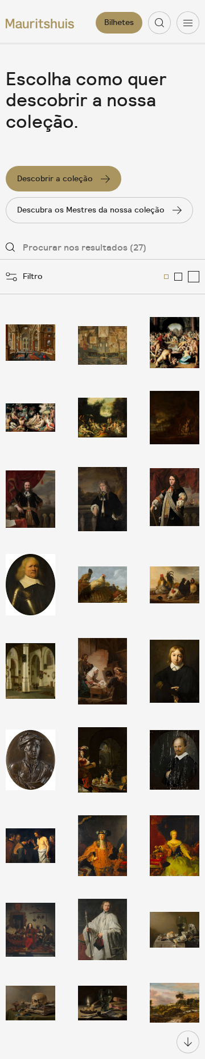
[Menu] (188, 22)
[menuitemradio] (166, 276)
